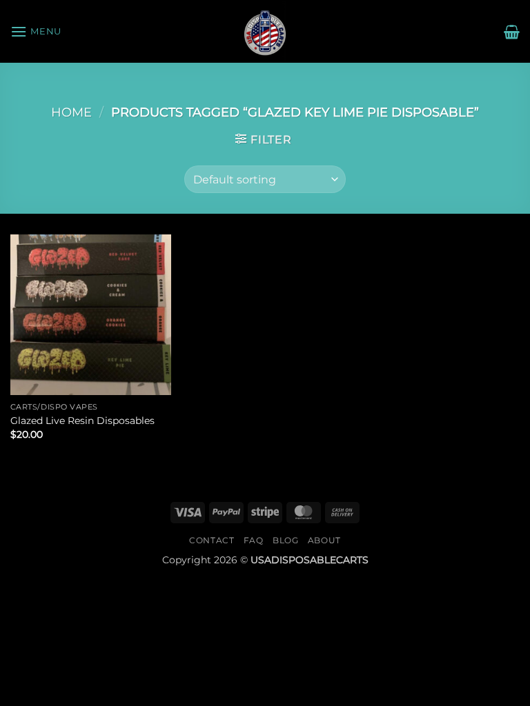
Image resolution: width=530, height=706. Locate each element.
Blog (285, 540)
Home (71, 112)
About (324, 540)
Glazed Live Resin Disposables (82, 420)
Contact (211, 540)
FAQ (254, 540)
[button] (35, 31)
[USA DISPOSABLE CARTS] (265, 31)
